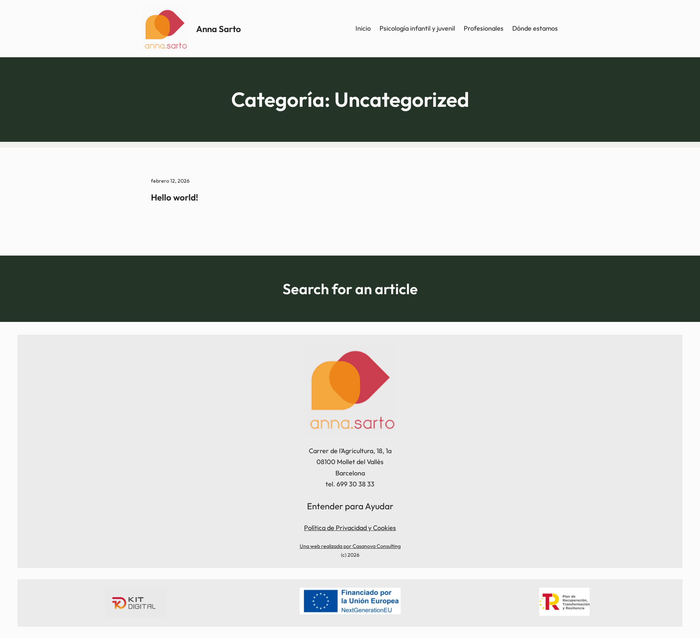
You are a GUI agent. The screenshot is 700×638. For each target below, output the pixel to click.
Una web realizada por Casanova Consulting (350, 546)
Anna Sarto (218, 28)
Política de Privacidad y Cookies (350, 528)
